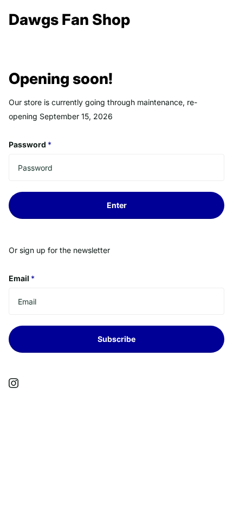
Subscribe (116, 339)
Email (22, 278)
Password (30, 144)
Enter (117, 205)
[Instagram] (13, 383)
